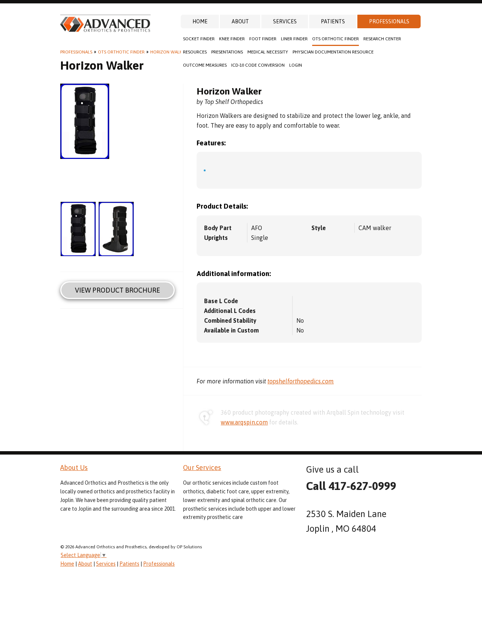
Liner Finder (294, 38)
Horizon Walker (168, 52)
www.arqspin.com (244, 422)
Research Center (382, 38)
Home (199, 21)
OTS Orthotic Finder (335, 38)
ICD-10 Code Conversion (258, 65)
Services (285, 21)
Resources (195, 52)
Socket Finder (199, 38)
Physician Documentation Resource (333, 52)
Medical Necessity (267, 52)
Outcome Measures (205, 65)
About (240, 21)
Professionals (389, 21)
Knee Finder (232, 38)
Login (295, 65)
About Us (74, 468)
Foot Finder (262, 38)
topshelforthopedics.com (300, 381)
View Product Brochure (117, 290)
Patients (333, 21)
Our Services (202, 468)
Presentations (227, 52)
